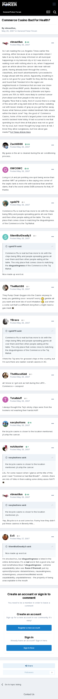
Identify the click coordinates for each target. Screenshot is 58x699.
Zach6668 (16, 144)
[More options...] (53, 43)
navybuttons (17, 422)
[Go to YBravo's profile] (5, 322)
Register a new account (29, 628)
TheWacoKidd (18, 373)
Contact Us (29, 694)
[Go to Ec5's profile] (5, 537)
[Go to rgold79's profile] (5, 203)
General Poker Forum (27, 31)
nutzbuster (16, 446)
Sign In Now (29, 648)
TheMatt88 (17, 286)
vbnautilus (10, 28)
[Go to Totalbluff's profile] (5, 400)
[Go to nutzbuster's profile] (5, 448)
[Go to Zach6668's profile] (5, 145)
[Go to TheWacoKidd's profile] (5, 375)
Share (30, 665)
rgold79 (14, 201)
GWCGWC (16, 168)
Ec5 (12, 535)
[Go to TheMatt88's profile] (5, 288)
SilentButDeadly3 (20, 235)
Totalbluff (16, 398)
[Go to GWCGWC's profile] (5, 170)
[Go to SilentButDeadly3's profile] (5, 237)
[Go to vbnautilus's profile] (5, 43)
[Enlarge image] (42, 298)
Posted (20, 45)
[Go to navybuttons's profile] (5, 424)
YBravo (14, 319)
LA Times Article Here (20, 132)
